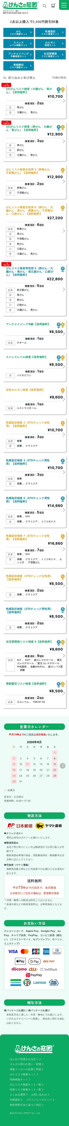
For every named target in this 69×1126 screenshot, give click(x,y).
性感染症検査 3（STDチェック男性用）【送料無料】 (28, 462)
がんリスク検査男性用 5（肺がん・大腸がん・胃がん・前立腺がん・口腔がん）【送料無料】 (29, 272)
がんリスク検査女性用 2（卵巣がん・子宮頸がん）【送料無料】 (29, 171)
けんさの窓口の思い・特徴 (25, 1064)
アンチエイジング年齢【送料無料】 (28, 324)
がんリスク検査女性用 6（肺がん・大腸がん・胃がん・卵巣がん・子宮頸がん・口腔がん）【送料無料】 (29, 211)
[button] (64, 5)
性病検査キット (19, 1079)
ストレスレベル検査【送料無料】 (27, 357)
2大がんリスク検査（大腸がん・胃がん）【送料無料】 (29, 90)
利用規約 (15, 1099)
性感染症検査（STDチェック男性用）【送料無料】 (29, 610)
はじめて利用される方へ (24, 1059)
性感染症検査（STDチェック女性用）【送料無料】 (29, 577)
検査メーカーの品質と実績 (25, 1069)
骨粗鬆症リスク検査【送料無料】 (27, 683)
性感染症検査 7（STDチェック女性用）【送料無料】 (28, 537)
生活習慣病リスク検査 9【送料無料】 (29, 641)
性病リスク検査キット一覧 (25, 1089)
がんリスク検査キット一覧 (25, 1084)
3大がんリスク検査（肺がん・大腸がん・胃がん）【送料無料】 (29, 128)
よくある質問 (17, 1094)
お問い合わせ (39, 1094)
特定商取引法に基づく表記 (25, 1104)
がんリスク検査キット (23, 1074)
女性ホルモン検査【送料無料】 (25, 389)
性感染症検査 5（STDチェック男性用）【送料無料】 (28, 500)
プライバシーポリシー (39, 1099)
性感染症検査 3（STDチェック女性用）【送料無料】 (28, 424)
